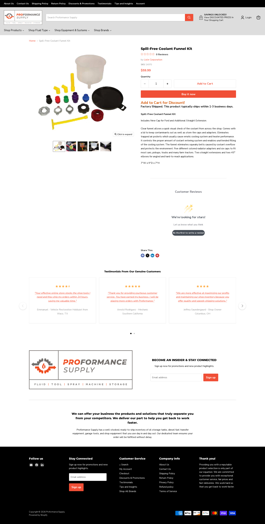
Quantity (145, 76)
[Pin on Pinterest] (157, 255)
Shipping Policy (40, 3)
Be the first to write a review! (188, 232)
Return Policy (58, 3)
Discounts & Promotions (81, 3)
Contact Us (23, 3)
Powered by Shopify (38, 515)
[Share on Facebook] (142, 255)
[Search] (189, 17)
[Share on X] (147, 255)
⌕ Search (123, 464)
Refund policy (166, 486)
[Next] (242, 306)
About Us (9, 3)
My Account (125, 469)
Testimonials (104, 3)
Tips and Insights (123, 3)
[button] (59, 146)
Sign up (211, 377)
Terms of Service (168, 491)
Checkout (124, 473)
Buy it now (188, 94)
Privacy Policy (166, 482)
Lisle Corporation (153, 59)
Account (140, 3)
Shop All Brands (127, 491)
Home (32, 40)
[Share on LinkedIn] (152, 255)
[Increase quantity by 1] (167, 83)
